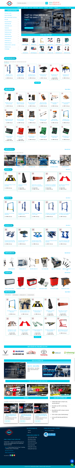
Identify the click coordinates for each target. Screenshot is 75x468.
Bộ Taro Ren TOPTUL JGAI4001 (20, 137)
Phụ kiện (6, 19)
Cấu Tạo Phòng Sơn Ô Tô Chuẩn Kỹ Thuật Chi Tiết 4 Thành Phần (11, 415)
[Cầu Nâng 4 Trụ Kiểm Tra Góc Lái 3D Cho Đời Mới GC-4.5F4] (24, 304)
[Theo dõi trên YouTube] (14, 455)
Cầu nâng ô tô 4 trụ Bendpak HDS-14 (66, 75)
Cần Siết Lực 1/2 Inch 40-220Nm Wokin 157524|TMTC (43, 120)
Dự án (30, 7)
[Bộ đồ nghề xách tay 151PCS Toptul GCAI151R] (43, 130)
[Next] (69, 72)
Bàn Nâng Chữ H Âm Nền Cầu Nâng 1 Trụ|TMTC (54, 75)
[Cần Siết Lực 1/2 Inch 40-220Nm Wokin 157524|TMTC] (43, 113)
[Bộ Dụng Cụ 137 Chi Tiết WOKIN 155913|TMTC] (31, 113)
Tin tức (29, 430)
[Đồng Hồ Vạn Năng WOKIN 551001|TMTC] (43, 97)
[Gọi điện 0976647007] (72, 465)
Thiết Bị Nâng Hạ (8, 38)
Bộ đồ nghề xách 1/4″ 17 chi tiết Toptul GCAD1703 (66, 137)
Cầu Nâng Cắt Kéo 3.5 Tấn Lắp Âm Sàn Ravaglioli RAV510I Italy (43, 75)
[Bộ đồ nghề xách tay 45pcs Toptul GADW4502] (54, 130)
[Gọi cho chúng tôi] (12, 455)
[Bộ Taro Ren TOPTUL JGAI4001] (20, 130)
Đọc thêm (7, 421)
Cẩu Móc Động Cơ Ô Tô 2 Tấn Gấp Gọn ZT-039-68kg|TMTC (63, 330)
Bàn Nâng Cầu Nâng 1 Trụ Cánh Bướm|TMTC (10, 185)
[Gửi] (46, 3)
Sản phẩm (35, 7)
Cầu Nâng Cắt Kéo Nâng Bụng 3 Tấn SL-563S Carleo (20, 75)
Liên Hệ (56, 7)
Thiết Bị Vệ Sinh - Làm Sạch (10, 44)
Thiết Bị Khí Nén (8, 34)
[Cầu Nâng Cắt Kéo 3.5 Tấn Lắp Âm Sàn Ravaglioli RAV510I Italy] (43, 69)
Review (46, 7)
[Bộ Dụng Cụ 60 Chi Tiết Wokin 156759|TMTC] (9, 113)
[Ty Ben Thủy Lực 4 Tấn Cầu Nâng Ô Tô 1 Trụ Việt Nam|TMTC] (62, 304)
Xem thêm (67, 89)
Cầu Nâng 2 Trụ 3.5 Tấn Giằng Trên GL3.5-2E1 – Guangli (9, 75)
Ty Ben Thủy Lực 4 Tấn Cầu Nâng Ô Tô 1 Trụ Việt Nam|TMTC (37, 185)
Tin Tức (50, 7)
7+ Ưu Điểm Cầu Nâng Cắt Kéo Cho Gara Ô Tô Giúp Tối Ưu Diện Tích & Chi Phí (41, 415)
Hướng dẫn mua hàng (32, 446)
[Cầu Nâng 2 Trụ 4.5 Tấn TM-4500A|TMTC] (65, 113)
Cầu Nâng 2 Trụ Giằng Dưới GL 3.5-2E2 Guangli (37, 214)
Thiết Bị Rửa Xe (8, 40)
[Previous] (6, 72)
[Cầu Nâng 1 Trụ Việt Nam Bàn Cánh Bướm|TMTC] (50, 323)
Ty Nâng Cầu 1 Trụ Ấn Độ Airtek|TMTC (22, 185)
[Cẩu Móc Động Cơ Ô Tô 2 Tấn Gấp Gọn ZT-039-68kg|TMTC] (62, 323)
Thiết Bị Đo (7, 27)
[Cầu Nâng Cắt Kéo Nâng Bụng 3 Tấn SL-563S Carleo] (20, 69)
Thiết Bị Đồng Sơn (8, 30)
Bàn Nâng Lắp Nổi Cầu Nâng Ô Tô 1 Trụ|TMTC (37, 330)
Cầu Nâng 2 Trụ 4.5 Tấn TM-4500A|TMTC (66, 120)
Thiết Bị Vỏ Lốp (8, 46)
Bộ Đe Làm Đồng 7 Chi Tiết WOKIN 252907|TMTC (54, 103)
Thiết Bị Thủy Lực (8, 42)
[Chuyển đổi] (18, 13)
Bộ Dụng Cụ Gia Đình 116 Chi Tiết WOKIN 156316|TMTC (20, 120)
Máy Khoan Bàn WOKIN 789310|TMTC (54, 120)
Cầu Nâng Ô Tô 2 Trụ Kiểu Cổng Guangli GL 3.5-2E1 (23, 214)
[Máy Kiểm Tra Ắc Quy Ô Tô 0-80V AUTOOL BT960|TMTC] (9, 97)
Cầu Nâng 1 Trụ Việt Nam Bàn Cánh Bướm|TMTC (50, 330)
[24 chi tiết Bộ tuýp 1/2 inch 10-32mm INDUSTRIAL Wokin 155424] (31, 130)
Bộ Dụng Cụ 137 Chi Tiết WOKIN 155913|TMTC (31, 120)
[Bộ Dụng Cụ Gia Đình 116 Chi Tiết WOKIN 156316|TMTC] (20, 113)
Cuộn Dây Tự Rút (8, 13)
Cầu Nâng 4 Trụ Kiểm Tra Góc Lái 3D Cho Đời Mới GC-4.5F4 (25, 311)
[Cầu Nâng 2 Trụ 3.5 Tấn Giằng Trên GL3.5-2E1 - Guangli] (9, 69)
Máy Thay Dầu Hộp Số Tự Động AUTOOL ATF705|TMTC (32, 103)
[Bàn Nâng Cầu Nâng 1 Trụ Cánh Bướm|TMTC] (37, 304)
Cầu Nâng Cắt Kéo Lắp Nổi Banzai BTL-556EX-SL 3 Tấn (36, 241)
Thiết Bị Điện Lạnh (8, 25)
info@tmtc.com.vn (11, 452)
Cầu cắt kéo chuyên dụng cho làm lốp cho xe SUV (23, 241)
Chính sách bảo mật (32, 441)
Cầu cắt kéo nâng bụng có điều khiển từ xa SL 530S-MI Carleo (64, 241)
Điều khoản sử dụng (32, 439)
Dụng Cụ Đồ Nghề (8, 15)
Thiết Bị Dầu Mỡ (8, 23)
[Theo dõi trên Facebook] (10, 455)
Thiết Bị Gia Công (8, 32)
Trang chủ (19, 7)
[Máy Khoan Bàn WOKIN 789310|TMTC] (54, 113)
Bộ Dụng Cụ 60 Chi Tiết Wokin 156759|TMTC (9, 120)
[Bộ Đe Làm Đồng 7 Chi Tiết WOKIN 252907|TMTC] (54, 97)
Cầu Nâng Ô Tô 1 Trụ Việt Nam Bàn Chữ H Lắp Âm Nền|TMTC (51, 185)
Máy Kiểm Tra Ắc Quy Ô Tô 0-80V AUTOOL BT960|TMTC (9, 103)
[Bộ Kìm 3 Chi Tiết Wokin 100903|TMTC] (65, 97)
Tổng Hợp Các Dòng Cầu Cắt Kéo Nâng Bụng (51, 241)
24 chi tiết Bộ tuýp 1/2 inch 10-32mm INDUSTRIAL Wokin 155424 (32, 137)
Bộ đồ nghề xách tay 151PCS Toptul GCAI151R (43, 137)
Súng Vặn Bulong (8, 21)
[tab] (6, 62)
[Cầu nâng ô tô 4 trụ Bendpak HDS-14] (65, 69)
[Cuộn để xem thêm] (37, 462)
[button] (67, 8)
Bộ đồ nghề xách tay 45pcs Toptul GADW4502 (54, 137)
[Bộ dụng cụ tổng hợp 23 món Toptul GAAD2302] (9, 130)
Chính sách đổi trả (31, 444)
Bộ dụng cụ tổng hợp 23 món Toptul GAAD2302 (9, 137)
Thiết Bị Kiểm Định (8, 36)
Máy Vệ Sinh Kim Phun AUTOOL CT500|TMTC (20, 103)
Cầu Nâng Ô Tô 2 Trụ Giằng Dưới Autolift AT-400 (32, 75)
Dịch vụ (40, 7)
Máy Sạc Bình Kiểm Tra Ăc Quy (11, 17)
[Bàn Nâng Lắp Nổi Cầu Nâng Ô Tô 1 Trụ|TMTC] (37, 323)
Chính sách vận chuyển (32, 443)
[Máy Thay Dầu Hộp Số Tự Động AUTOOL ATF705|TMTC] (31, 97)
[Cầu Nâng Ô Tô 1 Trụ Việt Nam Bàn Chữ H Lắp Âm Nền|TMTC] (12, 323)
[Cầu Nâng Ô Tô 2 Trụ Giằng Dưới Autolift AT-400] (31, 69)
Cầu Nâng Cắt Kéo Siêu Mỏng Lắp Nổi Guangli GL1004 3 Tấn (10, 241)
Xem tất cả (67, 149)
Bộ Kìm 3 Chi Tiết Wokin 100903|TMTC (66, 103)
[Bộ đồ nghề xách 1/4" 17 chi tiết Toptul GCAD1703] (65, 130)
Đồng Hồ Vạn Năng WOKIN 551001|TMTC (43, 103)
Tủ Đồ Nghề (7, 49)
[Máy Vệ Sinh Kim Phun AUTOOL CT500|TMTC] (20, 97)
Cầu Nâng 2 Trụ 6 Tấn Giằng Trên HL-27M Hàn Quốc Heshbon (64, 214)
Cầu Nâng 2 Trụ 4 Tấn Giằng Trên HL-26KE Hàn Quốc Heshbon (51, 214)
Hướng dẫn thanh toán (32, 448)
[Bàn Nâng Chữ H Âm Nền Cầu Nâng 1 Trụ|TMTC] (54, 69)
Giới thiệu (26, 7)
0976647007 (11, 450)
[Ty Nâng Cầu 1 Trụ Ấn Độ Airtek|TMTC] (50, 304)
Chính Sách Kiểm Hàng (32, 437)
